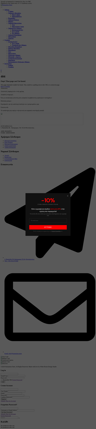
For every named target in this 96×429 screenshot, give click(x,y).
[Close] (67, 196)
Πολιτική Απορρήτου (56, 231)
